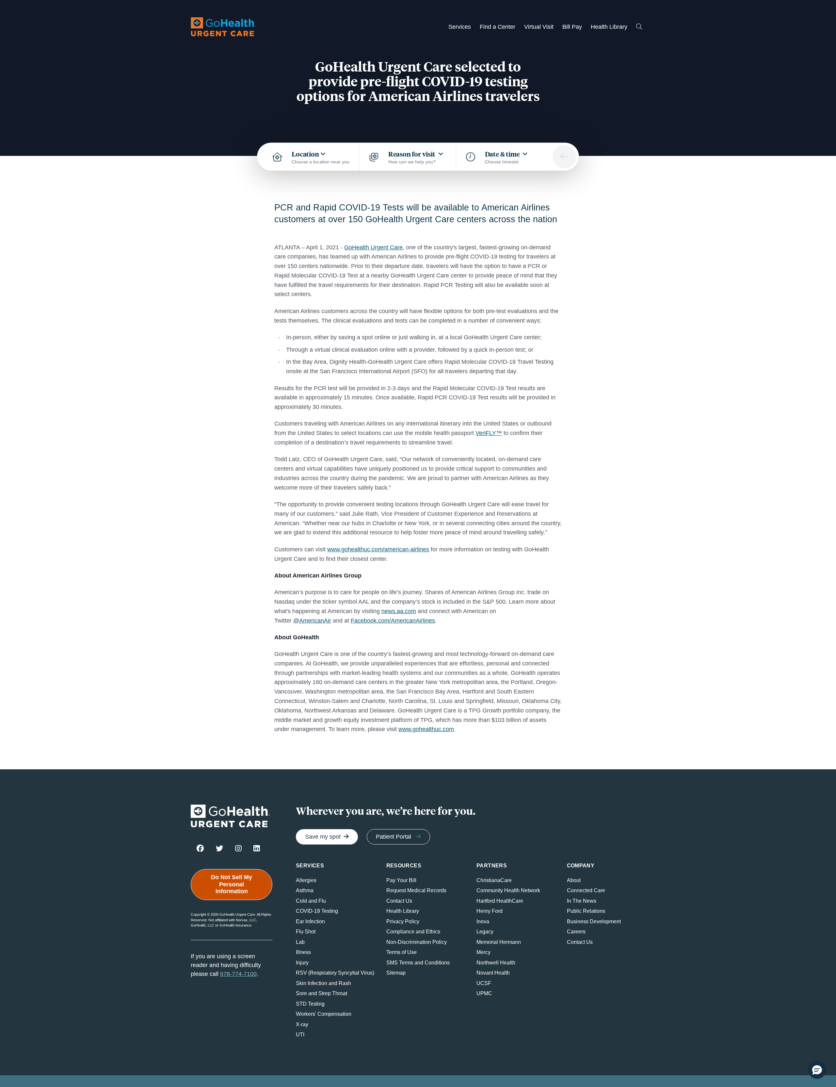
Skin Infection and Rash (323, 983)
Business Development (594, 921)
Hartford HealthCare (499, 901)
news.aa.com (398, 611)
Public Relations (586, 911)
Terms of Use (401, 952)
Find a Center (497, 27)
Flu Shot (305, 931)
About (574, 880)
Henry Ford (489, 911)
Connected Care (586, 890)
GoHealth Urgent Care (373, 247)
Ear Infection (310, 921)
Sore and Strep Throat (321, 993)
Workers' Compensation (323, 1014)
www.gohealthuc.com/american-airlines (378, 549)
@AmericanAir (312, 620)
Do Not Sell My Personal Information (231, 884)
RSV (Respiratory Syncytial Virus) (335, 973)
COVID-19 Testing (317, 911)
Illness (303, 952)
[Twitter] (219, 848)
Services (459, 27)
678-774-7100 (238, 974)
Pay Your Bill (401, 880)
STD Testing (310, 1004)
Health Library (609, 27)
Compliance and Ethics (413, 931)
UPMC (484, 993)
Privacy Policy (402, 921)
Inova (482, 921)
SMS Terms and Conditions (418, 962)
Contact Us (399, 901)
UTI (300, 1034)
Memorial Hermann (498, 942)
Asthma (305, 890)
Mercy (483, 952)
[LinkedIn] (257, 848)
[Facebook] (200, 848)
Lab (300, 942)
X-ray (302, 1024)
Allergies (306, 880)
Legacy (484, 931)
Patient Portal (393, 836)
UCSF (483, 983)
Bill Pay (572, 27)
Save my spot (323, 836)
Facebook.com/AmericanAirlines (393, 620)
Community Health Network (508, 890)
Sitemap (396, 973)
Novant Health (493, 973)
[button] (817, 1070)
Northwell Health (495, 962)
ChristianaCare (494, 880)
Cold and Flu (311, 901)
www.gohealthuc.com (426, 729)
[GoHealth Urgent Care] (223, 27)
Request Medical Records (416, 890)
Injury (302, 962)
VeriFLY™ (488, 433)
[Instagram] (238, 848)
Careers (576, 931)
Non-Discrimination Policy (416, 942)
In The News (581, 901)
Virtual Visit (539, 27)
